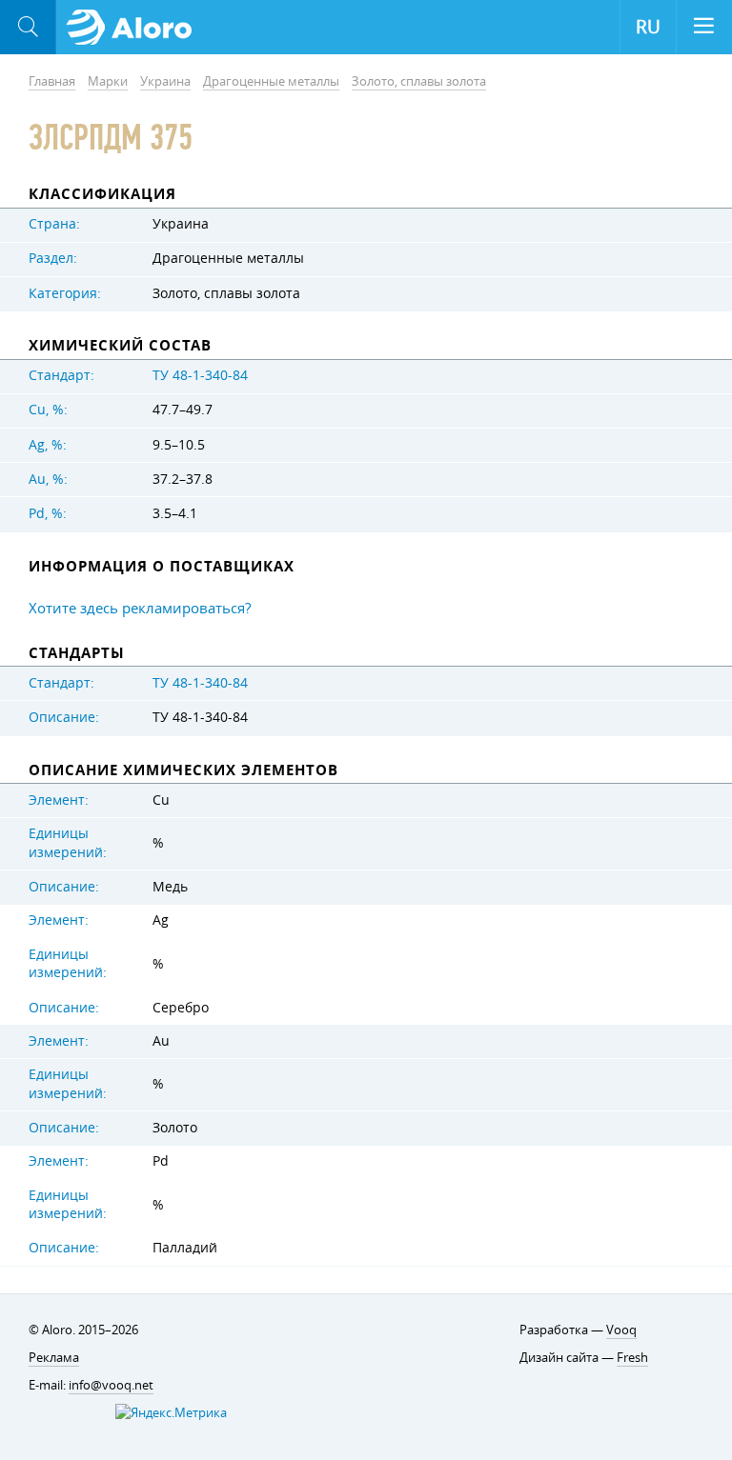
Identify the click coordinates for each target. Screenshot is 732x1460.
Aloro (135, 28)
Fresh (632, 1357)
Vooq (621, 1329)
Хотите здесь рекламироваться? (140, 607)
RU (648, 26)
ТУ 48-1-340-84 (200, 375)
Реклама (54, 1357)
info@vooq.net (111, 1384)
